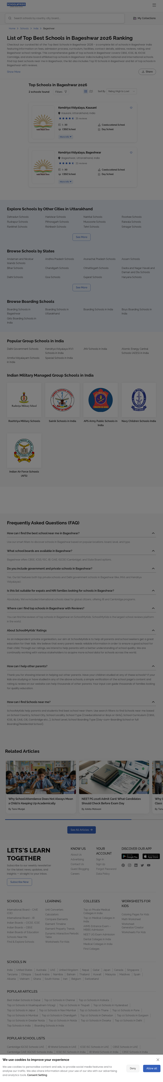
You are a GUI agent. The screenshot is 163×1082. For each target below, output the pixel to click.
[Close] (141, 498)
